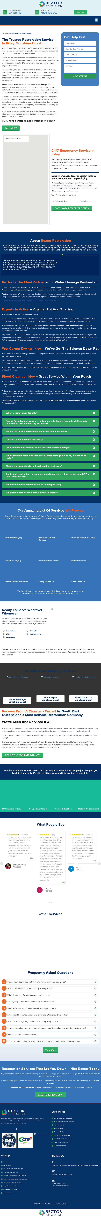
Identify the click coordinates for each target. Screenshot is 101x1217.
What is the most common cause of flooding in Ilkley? (34, 484)
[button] (96, 20)
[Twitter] (5, 1129)
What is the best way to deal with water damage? (32, 492)
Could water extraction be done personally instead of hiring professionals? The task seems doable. (48, 475)
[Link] (16, 1129)
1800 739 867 (49, 12)
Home (4, 33)
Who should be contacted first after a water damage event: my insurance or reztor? (46, 457)
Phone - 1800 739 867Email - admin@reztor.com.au (60, 1185)
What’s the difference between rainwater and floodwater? (36, 431)
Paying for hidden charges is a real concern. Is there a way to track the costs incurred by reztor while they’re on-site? (46, 422)
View (50, 1050)
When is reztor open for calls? (21, 412)
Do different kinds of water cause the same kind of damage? (38, 447)
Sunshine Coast (12, 33)
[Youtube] (12, 1129)
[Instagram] (9, 1129)
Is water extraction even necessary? (25, 439)
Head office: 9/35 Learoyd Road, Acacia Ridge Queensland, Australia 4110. (75, 1165)
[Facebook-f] (2, 1129)
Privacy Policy (62, 1204)
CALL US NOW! (45, 10)
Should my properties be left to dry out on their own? (34, 466)
